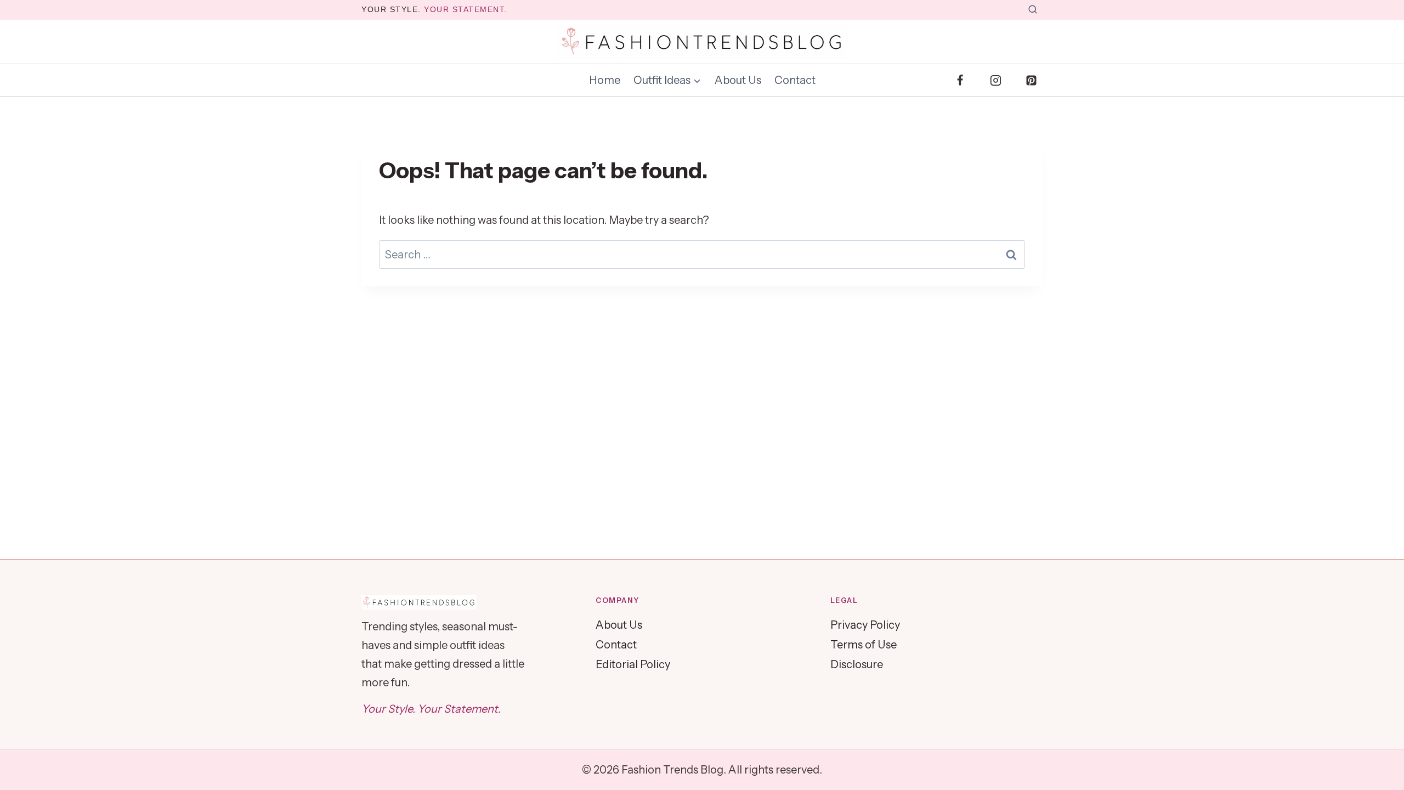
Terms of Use (863, 644)
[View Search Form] (1033, 10)
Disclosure (856, 664)
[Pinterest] (1031, 80)
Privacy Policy (865, 624)
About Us (738, 80)
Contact (795, 80)
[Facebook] (960, 80)
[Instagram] (995, 80)
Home (604, 80)
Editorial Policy (633, 664)
